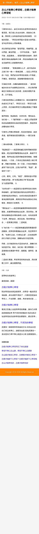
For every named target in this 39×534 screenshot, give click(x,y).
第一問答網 (7, 3)
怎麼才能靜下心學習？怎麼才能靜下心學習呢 (19, 359)
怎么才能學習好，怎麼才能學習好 (15, 363)
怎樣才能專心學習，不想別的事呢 (17, 322)
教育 (16, 3)
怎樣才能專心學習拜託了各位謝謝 (15, 347)
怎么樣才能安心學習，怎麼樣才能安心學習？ (19, 355)
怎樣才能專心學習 (10, 287)
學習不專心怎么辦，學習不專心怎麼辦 (17, 351)
